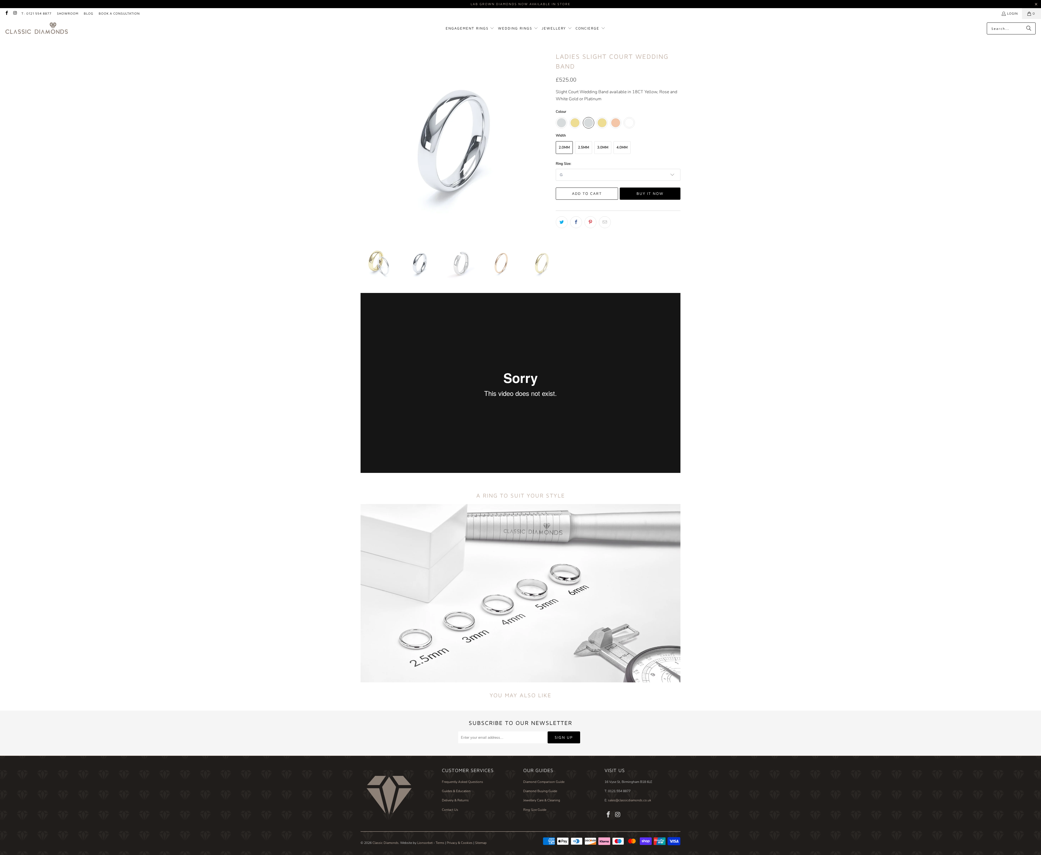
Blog (88, 13)
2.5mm (583, 147)
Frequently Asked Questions (462, 782)
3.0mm (602, 147)
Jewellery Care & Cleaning (541, 800)
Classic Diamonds (385, 843)
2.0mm (564, 147)
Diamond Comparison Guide (543, 782)
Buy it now (650, 193)
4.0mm (622, 147)
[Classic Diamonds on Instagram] (14, 13)
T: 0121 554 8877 (36, 13)
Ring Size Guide (534, 810)
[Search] (1029, 28)
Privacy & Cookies (460, 843)
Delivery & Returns (455, 800)
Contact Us (450, 810)
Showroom (67, 13)
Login (1012, 13)
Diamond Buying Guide (540, 791)
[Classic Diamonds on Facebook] (6, 13)
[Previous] (364, 141)
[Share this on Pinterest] (590, 222)
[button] (470, 29)
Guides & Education (456, 791)
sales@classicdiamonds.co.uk (629, 800)
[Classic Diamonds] (36, 28)
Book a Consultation (119, 13)
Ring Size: (563, 163)
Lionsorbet (425, 843)
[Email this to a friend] (605, 222)
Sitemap (481, 843)
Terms (440, 843)
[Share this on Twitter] (562, 222)
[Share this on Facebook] (576, 222)
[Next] (546, 141)
